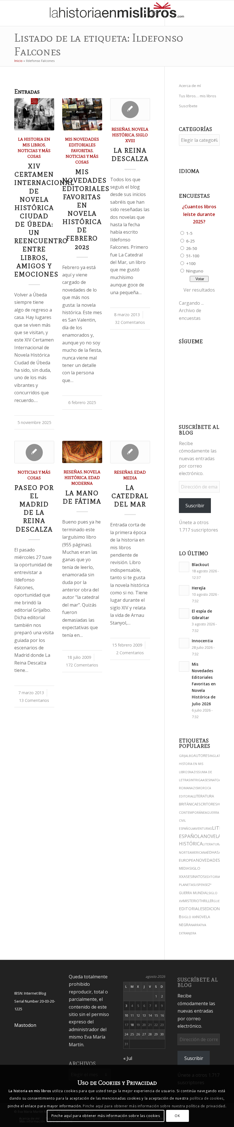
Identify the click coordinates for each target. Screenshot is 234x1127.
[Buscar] (142, 13)
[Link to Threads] (191, 13)
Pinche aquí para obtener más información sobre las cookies (105, 1115)
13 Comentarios (34, 700)
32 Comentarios (130, 322)
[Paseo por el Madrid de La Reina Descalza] (34, 452)
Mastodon (25, 1025)
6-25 (190, 241)
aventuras (203, 828)
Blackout (200, 564)
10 (126, 1015)
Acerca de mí (190, 85)
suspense (200, 884)
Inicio (18, 60)
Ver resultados (199, 290)
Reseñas (121, 129)
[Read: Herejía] (184, 590)
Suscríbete (188, 105)
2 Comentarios (130, 652)
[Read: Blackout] (184, 567)
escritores (207, 804)
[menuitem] (142, 13)
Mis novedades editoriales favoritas (82, 145)
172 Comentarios (82, 665)
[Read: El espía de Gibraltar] (184, 613)
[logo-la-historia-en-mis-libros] (117, 13)
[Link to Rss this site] (225, 13)
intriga (196, 780)
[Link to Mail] (216, 13)
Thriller (206, 900)
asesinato (211, 780)
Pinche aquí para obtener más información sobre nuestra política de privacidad (154, 1106)
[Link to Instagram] (174, 13)
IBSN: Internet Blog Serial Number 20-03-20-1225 (34, 1001)
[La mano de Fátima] (82, 452)
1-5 (189, 233)
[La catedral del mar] (130, 452)
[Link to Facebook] (208, 13)
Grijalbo (186, 756)
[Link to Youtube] (199, 13)
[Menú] (155, 13)
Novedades (208, 860)
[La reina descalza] (130, 109)
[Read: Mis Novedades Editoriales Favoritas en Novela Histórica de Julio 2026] (184, 666)
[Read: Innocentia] (184, 643)
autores (201, 755)
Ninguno (194, 271)
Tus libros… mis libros (197, 95)
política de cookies (206, 1098)
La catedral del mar (130, 496)
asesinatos (194, 876)
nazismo (196, 788)
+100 (190, 263)
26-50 (191, 248)
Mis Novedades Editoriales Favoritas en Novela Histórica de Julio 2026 (204, 683)
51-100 (192, 255)
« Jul (127, 1058)
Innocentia (202, 640)
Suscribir (194, 505)
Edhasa (214, 852)
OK (177, 1115)
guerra (219, 901)
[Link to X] (182, 13)
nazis (193, 772)
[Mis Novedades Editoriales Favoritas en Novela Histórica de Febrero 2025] (82, 114)
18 (132, 1025)
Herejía (198, 588)
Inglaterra (218, 756)
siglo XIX (188, 917)
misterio (191, 900)
